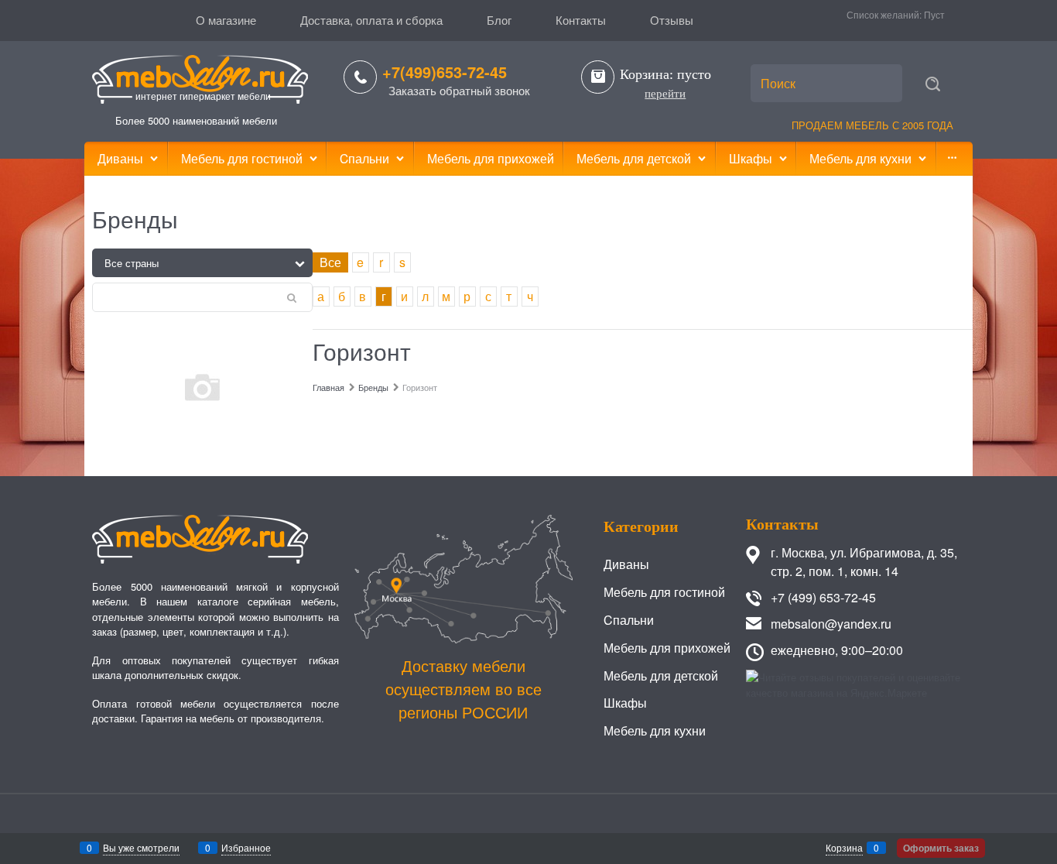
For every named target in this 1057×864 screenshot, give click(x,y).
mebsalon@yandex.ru (831, 624)
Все (330, 262)
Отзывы (671, 20)
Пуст (934, 14)
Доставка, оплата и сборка (371, 20)
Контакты (581, 20)
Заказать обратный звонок (459, 90)
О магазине (226, 20)
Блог (499, 20)
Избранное (246, 847)
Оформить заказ (941, 848)
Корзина (844, 847)
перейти (665, 93)
